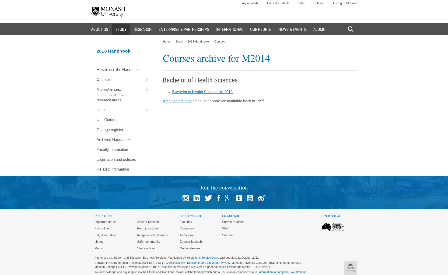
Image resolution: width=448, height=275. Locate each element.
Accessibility (177, 262)
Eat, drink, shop (105, 235)
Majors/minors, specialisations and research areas (113, 95)
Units (101, 110)
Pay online (101, 228)
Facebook (218, 198)
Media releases (190, 248)
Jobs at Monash (148, 222)
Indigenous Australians (152, 235)
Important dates (105, 222)
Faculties (186, 222)
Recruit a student (148, 228)
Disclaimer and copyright (203, 262)
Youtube (250, 198)
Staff (302, 3)
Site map (228, 235)
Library (319, 3)
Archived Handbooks (114, 140)
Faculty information (112, 150)
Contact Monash (191, 241)
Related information (113, 169)
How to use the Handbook (118, 70)
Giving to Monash (345, 3)
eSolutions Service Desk (202, 257)
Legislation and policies (116, 159)
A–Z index (186, 235)
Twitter (208, 198)
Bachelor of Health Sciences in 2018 (202, 92)
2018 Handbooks (199, 41)
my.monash (250, 3)
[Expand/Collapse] (145, 80)
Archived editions (177, 101)
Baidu (262, 198)
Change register (110, 130)
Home (167, 41)
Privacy (225, 262)
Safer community (148, 241)
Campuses (187, 228)
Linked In (196, 198)
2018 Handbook (113, 51)
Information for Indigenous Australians (282, 272)
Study (179, 41)
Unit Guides (106, 120)
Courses (104, 80)
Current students (278, 3)
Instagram (185, 198)
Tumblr (239, 198)
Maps (98, 248)
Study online (145, 248)
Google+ (228, 198)
